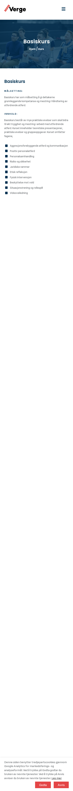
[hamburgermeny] (65, 9)
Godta (43, 785)
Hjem (32, 49)
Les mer (57, 778)
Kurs (41, 49)
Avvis (61, 785)
